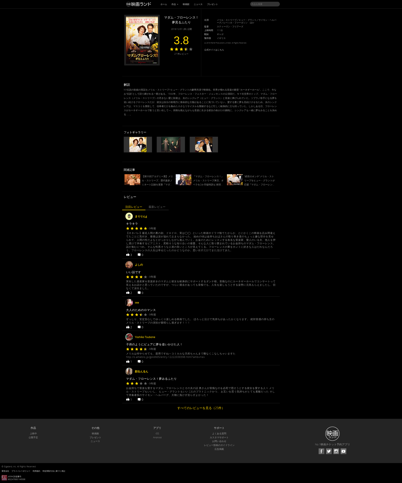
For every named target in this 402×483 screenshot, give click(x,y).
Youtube (343, 451)
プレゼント (212, 4)
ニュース (198, 4)
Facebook (321, 451)
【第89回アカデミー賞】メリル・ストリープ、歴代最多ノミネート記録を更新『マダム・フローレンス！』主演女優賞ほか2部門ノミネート (157, 181)
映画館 (186, 4)
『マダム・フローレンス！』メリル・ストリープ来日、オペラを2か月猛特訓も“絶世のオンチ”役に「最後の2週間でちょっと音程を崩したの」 (208, 181)
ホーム (163, 4)
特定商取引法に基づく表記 (54, 471)
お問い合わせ (219, 441)
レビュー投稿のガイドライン (219, 445)
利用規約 (36, 471)
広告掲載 (219, 449)
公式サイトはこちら (214, 49)
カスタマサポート (219, 437)
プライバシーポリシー (20, 471)
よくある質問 (219, 433)
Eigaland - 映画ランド (139, 4)
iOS (157, 433)
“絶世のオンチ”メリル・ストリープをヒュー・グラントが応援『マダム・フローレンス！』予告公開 (259, 181)
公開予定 (33, 437)
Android (157, 437)
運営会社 (5, 471)
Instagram (336, 451)
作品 (174, 4)
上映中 (33, 433)
